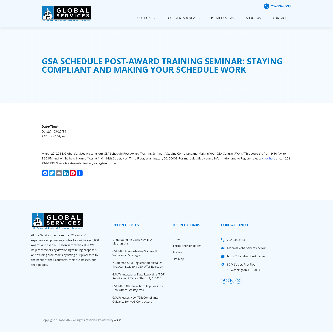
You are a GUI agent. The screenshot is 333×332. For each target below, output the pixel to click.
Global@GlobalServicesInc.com (246, 248)
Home (176, 239)
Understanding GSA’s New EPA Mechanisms (132, 241)
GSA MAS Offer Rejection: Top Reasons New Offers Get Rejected (137, 288)
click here (268, 158)
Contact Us (282, 18)
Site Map (178, 259)
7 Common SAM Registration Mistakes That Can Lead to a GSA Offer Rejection (137, 265)
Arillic (117, 320)
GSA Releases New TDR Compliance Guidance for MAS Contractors (135, 299)
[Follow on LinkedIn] (231, 281)
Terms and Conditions (187, 245)
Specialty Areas (222, 18)
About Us (253, 18)
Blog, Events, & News (181, 18)
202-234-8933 (281, 6)
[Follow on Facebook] (224, 281)
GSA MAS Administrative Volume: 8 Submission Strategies (134, 253)
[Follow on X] (238, 281)
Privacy (177, 252)
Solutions (144, 18)
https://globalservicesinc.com (246, 256)
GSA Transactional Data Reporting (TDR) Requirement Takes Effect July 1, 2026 (138, 276)
